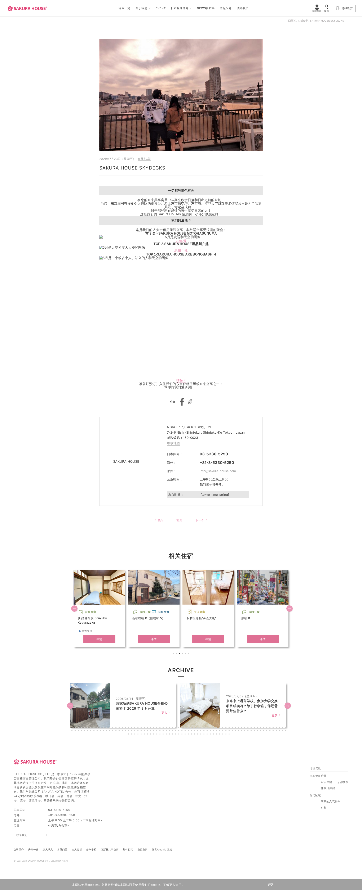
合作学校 (91, 849)
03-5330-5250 (214, 454)
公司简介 (19, 849)
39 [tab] (192, 728)
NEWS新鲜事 (206, 8)
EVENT (161, 8)
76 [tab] (91, 731)
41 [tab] (198, 728)
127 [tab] (252, 731)
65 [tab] (274, 728)
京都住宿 (342, 782)
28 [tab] (157, 728)
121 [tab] (233, 731)
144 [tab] (145, 734)
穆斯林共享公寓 (110, 849)
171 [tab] (230, 734)
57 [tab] (248, 728)
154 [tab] (176, 734)
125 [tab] (245, 731)
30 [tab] (164, 728)
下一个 (289, 609)
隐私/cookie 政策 (162, 849)
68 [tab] (283, 728)
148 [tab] (157, 734)
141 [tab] (135, 734)
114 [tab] (211, 731)
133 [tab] (270, 731)
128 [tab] (255, 731)
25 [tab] (148, 728)
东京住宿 (326, 782)
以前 (74, 609)
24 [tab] (145, 728)
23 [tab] (142, 728)
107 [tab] (189, 731)
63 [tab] (267, 728)
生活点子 (303, 20)
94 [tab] (148, 731)
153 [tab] (173, 734)
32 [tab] (170, 728)
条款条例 (142, 849)
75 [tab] (88, 731)
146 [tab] (151, 734)
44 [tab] (208, 728)
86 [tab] (123, 731)
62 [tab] (264, 728)
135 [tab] (277, 731)
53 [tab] (236, 728)
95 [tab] (151, 731)
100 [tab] (167, 731)
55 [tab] (242, 728)
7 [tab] (91, 728)
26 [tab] (151, 728)
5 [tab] (186, 654)
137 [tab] (283, 731)
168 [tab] (220, 734)
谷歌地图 (173, 443)
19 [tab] (129, 728)
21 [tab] (135, 728)
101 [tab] (170, 731)
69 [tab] (286, 728)
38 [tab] (189, 728)
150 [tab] (164, 734)
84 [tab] (116, 731)
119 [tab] (226, 731)
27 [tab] (154, 728)
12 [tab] (107, 728)
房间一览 (33, 849)
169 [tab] (223, 734)
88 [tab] (129, 731)
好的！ (272, 884)
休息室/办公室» (58, 825)
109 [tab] (195, 731)
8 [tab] (94, 728)
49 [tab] (223, 728)
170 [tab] (226, 734)
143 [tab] (142, 734)
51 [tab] (230, 728)
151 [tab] (167, 734)
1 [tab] (174, 654)
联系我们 (21, 835)
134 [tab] (274, 731)
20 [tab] (132, 728)
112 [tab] (204, 731)
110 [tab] (198, 731)
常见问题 (226, 8)
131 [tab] (264, 731)
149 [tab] (160, 734)
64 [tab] (270, 728)
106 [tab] (186, 731)
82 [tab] (110, 731)
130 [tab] (261, 731)
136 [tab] (280, 731)
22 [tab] (138, 728)
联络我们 (243, 8)
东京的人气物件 (330, 801)
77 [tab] (94, 731)
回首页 (292, 20)
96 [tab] (154, 731)
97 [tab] (157, 731)
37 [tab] (186, 728)
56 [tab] (245, 728)
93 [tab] (145, 731)
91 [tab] (138, 731)
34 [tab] (176, 728)
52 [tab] (233, 728)
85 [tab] (120, 731)
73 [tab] (82, 731)
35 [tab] (179, 728)
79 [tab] (101, 731)
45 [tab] (211, 728)
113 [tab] (208, 731)
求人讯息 (48, 849)
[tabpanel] (99, 608)
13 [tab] (110, 728)
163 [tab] (204, 734)
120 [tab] (230, 731)
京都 (323, 807)
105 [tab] (182, 731)
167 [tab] (217, 734)
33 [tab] (173, 728)
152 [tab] (170, 734)
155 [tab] (179, 734)
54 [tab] (239, 728)
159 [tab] (192, 734)
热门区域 (315, 795)
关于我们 (141, 8)
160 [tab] (195, 734)
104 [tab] (179, 731)
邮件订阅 (128, 849)
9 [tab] (98, 728)
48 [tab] (220, 728)
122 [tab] (236, 731)
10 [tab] (101, 728)
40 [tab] (195, 728)
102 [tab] (173, 731)
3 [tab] (180, 654)
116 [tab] (217, 731)
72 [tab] (79, 731)
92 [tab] (142, 731)
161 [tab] (198, 734)
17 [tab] (123, 728)
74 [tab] (85, 731)
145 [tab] (148, 734)
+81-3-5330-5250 (217, 462)
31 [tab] (167, 728)
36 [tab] (182, 728)
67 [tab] (280, 728)
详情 (99, 639)
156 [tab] (182, 734)
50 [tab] (226, 728)
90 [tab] (135, 731)
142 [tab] (138, 734)
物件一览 (124, 8)
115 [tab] (214, 731)
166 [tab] (214, 734)
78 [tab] (98, 731)
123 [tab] (239, 731)
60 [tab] (258, 728)
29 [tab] (160, 728)
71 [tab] (76, 731)
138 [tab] (286, 731)
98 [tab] (160, 731)
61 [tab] (261, 728)
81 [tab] (107, 731)
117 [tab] (220, 731)
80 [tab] (104, 731)
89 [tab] (132, 731)
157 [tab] (186, 734)
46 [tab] (214, 728)
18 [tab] (126, 728)
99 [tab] (164, 731)
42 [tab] (201, 728)
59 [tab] (255, 728)
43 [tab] (204, 728)
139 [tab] (129, 734)
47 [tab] (217, 728)
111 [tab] (201, 731)
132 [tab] (267, 731)
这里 (178, 884)
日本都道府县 (318, 775)
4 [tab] (183, 654)
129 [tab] (258, 731)
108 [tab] (192, 731)
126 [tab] (248, 731)
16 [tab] (120, 728)
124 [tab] (242, 731)
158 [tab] (189, 734)
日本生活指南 (180, 8)
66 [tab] (277, 728)
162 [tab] (201, 734)
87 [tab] (126, 731)
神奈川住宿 (328, 788)
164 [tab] (208, 734)
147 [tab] (154, 734)
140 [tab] (132, 734)
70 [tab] (72, 731)
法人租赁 (77, 849)
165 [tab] (211, 734)
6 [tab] (189, 654)
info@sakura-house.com (218, 471)
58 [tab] (252, 728)
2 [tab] (177, 654)
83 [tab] (113, 731)
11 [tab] (104, 728)
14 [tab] (113, 728)
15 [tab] (116, 728)
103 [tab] (176, 731)
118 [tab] (223, 731)
